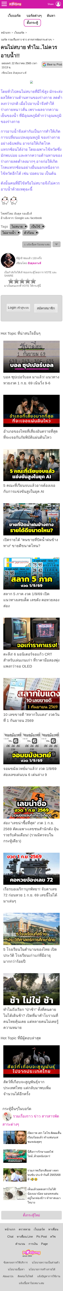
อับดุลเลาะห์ (19, 72)
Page (44, 1243)
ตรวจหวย (24, 1229)
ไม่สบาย (17, 226)
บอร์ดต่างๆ (34, 16)
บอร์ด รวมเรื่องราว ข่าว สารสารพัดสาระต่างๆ (26, 39)
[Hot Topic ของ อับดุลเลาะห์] (8, 267)
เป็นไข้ (35, 226)
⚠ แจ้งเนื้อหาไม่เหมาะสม (37, 244)
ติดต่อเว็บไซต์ (25, 1276)
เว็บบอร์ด (14, 16)
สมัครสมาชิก (46, 308)
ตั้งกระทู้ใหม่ (31, 1215)
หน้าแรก (5, 32)
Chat (10, 1236)
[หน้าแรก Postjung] (15, 4)
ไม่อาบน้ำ (9, 233)
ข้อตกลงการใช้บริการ (16, 1262)
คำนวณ (20, 1243)
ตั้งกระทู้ (32, 23)
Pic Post (41, 1236)
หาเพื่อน (53, 1229)
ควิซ (53, 1236)
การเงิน (33, 1243)
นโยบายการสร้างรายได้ (42, 1269)
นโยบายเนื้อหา (16, 1269)
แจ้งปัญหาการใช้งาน (48, 1276)
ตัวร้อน (29, 233)
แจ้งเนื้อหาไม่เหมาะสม (31, 1283)
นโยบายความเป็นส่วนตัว (45, 1262)
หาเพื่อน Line (25, 1236)
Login (18, 307)
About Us (8, 1276)
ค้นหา (51, 16)
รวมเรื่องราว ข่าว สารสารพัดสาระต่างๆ (30, 1120)
